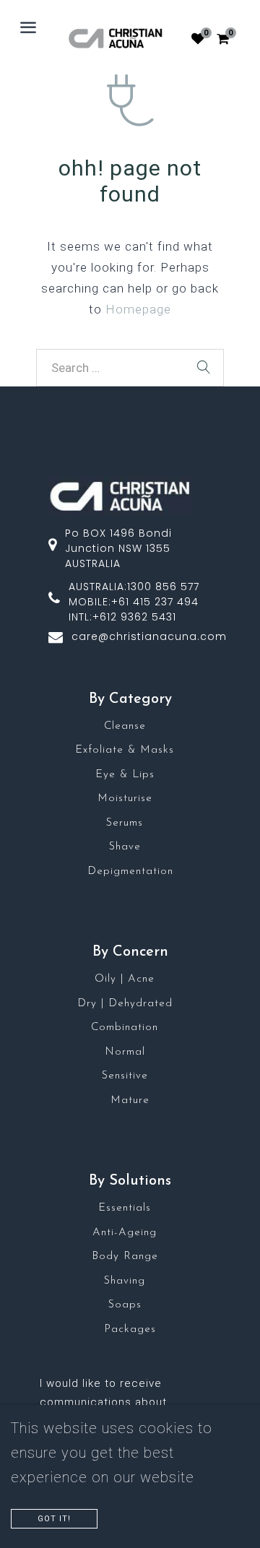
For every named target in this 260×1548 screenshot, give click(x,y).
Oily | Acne (125, 979)
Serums (124, 823)
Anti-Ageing (124, 1232)
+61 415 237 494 (155, 601)
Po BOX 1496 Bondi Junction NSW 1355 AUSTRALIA (118, 548)
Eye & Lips (125, 774)
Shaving (124, 1281)
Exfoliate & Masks (124, 750)
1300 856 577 (163, 586)
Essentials (124, 1208)
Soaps (125, 1305)
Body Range (125, 1256)
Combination (124, 1027)
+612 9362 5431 (134, 617)
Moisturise (125, 798)
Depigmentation (130, 871)
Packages (130, 1329)
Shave (125, 847)
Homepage (138, 309)
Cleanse (125, 726)
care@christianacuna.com (149, 636)
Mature (130, 1100)
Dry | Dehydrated (125, 1003)
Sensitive (125, 1076)
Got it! (54, 1518)
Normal (125, 1052)
